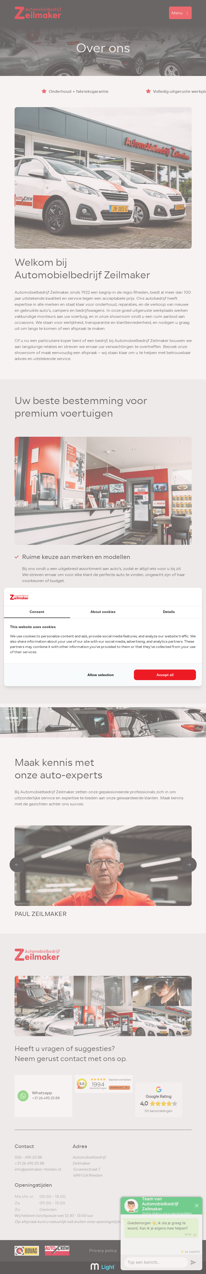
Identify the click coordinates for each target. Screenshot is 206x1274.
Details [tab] (169, 612)
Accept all (165, 675)
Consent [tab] (37, 612)
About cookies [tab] (103, 612)
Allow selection (100, 675)
